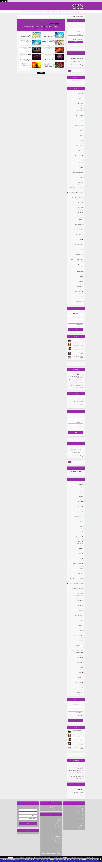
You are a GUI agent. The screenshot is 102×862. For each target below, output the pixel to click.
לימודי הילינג (50, 34)
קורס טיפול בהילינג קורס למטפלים (25, 42)
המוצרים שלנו (55, 1)
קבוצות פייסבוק (43, 1)
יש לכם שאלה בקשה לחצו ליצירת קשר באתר (92, 859)
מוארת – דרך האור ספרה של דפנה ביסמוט (76, 55)
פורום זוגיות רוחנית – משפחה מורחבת (77, 58)
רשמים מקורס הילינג (51, 51)
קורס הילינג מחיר (52, 44)
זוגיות (64, 11)
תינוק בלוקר (81, 404)
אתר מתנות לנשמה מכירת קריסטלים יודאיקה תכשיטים (51, 853)
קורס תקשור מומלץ (57, 825)
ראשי (78, 11)
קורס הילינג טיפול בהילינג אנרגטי (49, 59)
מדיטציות (53, 49)
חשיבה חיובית (54, 11)
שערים (82, 407)
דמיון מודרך (24, 1)
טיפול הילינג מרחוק (57, 842)
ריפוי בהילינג (46, 66)
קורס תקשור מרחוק (57, 840)
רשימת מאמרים (71, 1)
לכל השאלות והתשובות (79, 387)
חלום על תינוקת (80, 398)
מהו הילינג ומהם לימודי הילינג (49, 36)
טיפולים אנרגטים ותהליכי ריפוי (47, 48)
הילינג (28, 1)
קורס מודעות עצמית (57, 844)
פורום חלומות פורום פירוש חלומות (77, 61)
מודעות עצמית (39, 11)
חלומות (60, 11)
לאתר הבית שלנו (80, 1)
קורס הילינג (46, 34)
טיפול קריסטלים (47, 11)
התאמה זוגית (58, 817)
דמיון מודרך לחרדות (57, 827)
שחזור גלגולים (19, 1)
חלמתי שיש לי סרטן (80, 786)
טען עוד (41, 72)
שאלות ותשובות (49, 1)
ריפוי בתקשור (50, 35)
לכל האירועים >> (76, 81)
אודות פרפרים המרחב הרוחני (63, 1)
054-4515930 (51, 807)
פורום (76, 1)
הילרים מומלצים (50, 54)
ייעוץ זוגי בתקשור (57, 836)
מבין (10, 858)
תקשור (31, 1)
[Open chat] (100, 859)
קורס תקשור (46, 41)
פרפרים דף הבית (76, 16)
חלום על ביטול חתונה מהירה (78, 401)
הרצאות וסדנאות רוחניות (25, 40)
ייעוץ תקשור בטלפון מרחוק (56, 838)
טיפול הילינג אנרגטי (46, 55)
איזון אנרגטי (58, 834)
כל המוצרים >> (80, 754)
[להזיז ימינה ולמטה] (1, 1)
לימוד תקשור (58, 823)
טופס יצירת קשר (36, 1)
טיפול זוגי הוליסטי (57, 846)
